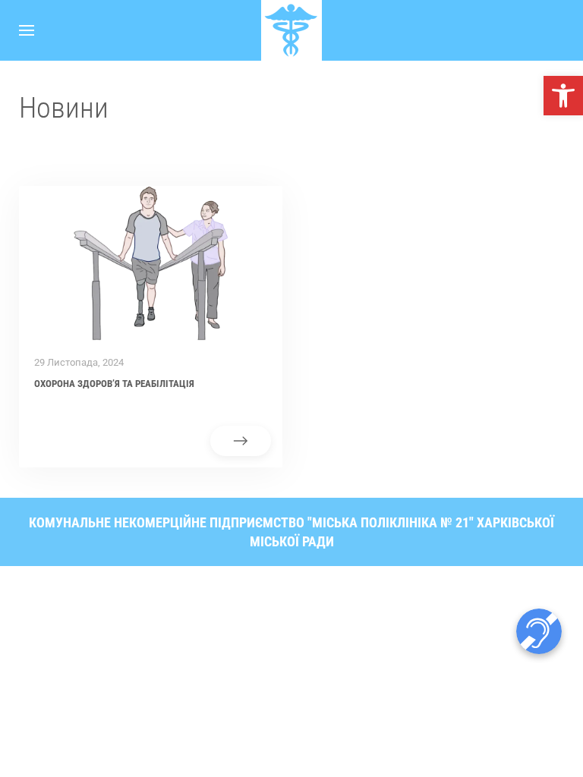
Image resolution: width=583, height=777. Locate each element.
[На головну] (291, 30)
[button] (563, 95)
